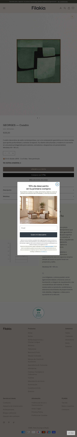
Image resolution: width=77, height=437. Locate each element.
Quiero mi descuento (38, 235)
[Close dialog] (57, 184)
